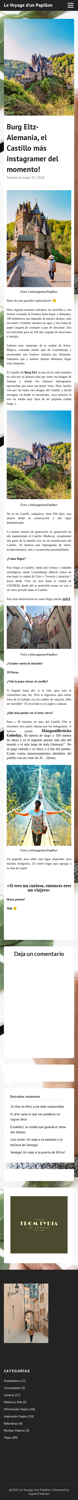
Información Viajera (16, 1409)
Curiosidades (12, 1388)
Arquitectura (12, 1381)
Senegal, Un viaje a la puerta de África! (37, 1152)
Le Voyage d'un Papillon (28, 5)
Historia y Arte (13, 1402)
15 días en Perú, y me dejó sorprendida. (37, 1106)
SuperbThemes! (39, 1494)
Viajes (7, 1437)
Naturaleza (11, 1423)
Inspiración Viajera (16, 1416)
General (9, 1395)
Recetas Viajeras (14, 1430)
